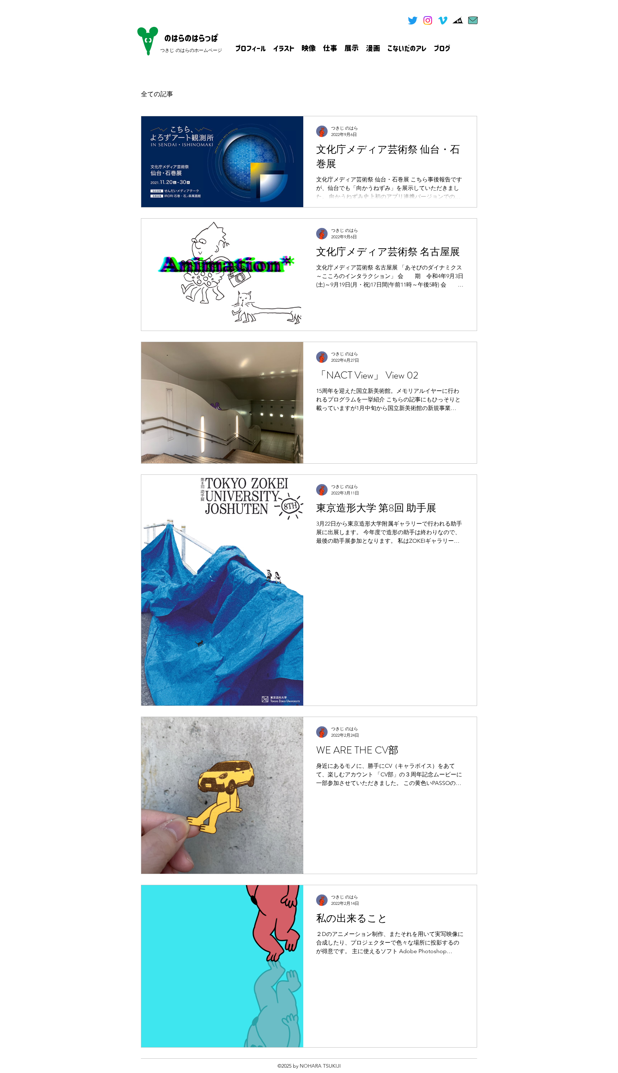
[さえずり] (412, 20)
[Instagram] (427, 20)
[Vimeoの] (442, 20)
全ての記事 (157, 94)
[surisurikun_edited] (458, 20)
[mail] (473, 20)
